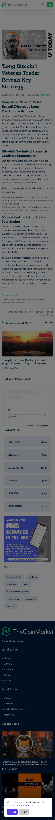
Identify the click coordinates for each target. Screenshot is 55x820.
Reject (24, 811)
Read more (28, 805)
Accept (12, 811)
